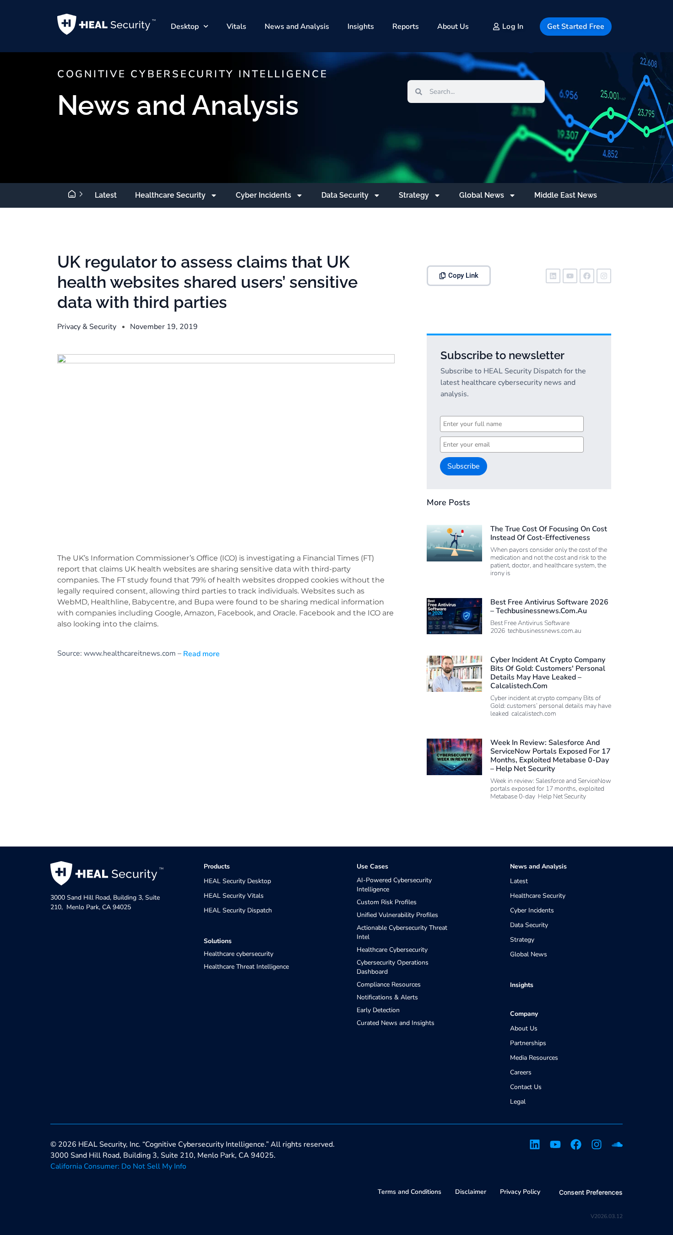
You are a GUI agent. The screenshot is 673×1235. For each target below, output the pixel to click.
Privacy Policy (520, 1191)
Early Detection (378, 1010)
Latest (106, 195)
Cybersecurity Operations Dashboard (393, 967)
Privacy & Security (86, 327)
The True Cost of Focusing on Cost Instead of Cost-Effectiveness (548, 533)
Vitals (236, 27)
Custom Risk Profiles (387, 902)
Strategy (414, 195)
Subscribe (463, 466)
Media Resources (534, 1057)
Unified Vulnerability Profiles (397, 915)
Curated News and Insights (395, 1023)
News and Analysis (297, 27)
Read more (200, 654)
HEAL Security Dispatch (238, 910)
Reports (405, 27)
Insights (360, 27)
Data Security (345, 195)
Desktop (185, 27)
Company (524, 1013)
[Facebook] (587, 276)
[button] (459, 275)
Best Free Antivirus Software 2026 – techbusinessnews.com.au (549, 606)
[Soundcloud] (617, 1144)
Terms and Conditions (409, 1191)
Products (217, 866)
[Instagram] (604, 276)
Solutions (218, 941)
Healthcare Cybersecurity (392, 949)
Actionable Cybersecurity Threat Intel (402, 932)
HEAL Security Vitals (234, 895)
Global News (481, 195)
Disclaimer (470, 1191)
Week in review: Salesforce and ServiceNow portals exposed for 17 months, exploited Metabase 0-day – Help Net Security (550, 756)
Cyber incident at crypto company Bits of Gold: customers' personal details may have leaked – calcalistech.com (547, 673)
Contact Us (526, 1087)
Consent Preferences (591, 1192)
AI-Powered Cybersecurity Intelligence (394, 885)
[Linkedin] (553, 276)
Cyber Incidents (263, 195)
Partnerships (528, 1043)
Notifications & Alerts (387, 997)
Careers (521, 1072)
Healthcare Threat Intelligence (246, 966)
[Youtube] (570, 276)
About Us (453, 27)
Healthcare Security (170, 195)
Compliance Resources (389, 984)
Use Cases (372, 866)
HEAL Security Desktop (237, 881)
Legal (518, 1101)
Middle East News (565, 195)
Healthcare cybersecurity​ (238, 953)
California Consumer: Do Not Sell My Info (118, 1166)
